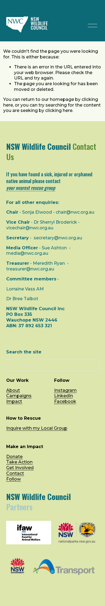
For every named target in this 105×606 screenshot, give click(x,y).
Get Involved (20, 467)
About (13, 390)
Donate (14, 456)
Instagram (65, 390)
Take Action (19, 462)
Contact (15, 473)
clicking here (58, 110)
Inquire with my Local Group (36, 428)
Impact (14, 401)
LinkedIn (63, 395)
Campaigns (19, 395)
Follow (13, 479)
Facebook (65, 401)
